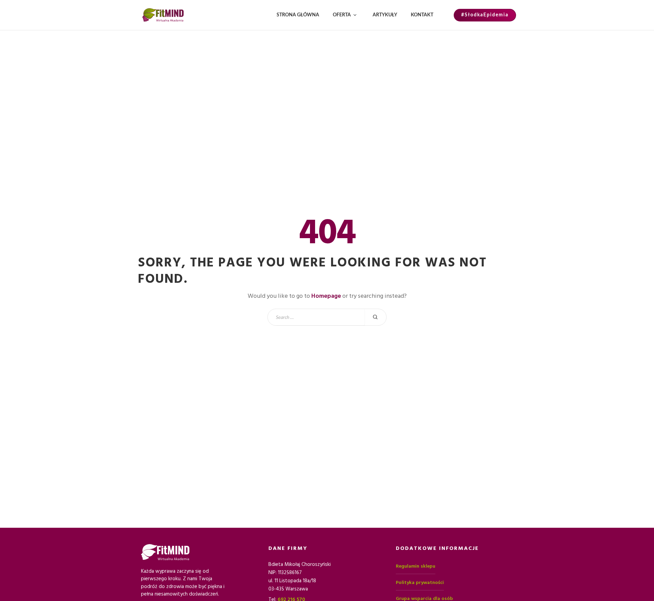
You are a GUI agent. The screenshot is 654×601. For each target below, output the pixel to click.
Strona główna (298, 15)
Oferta (342, 15)
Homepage (326, 296)
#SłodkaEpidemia (485, 15)
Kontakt (422, 15)
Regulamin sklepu (415, 566)
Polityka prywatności (420, 582)
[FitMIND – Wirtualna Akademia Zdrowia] (163, 15)
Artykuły (385, 15)
